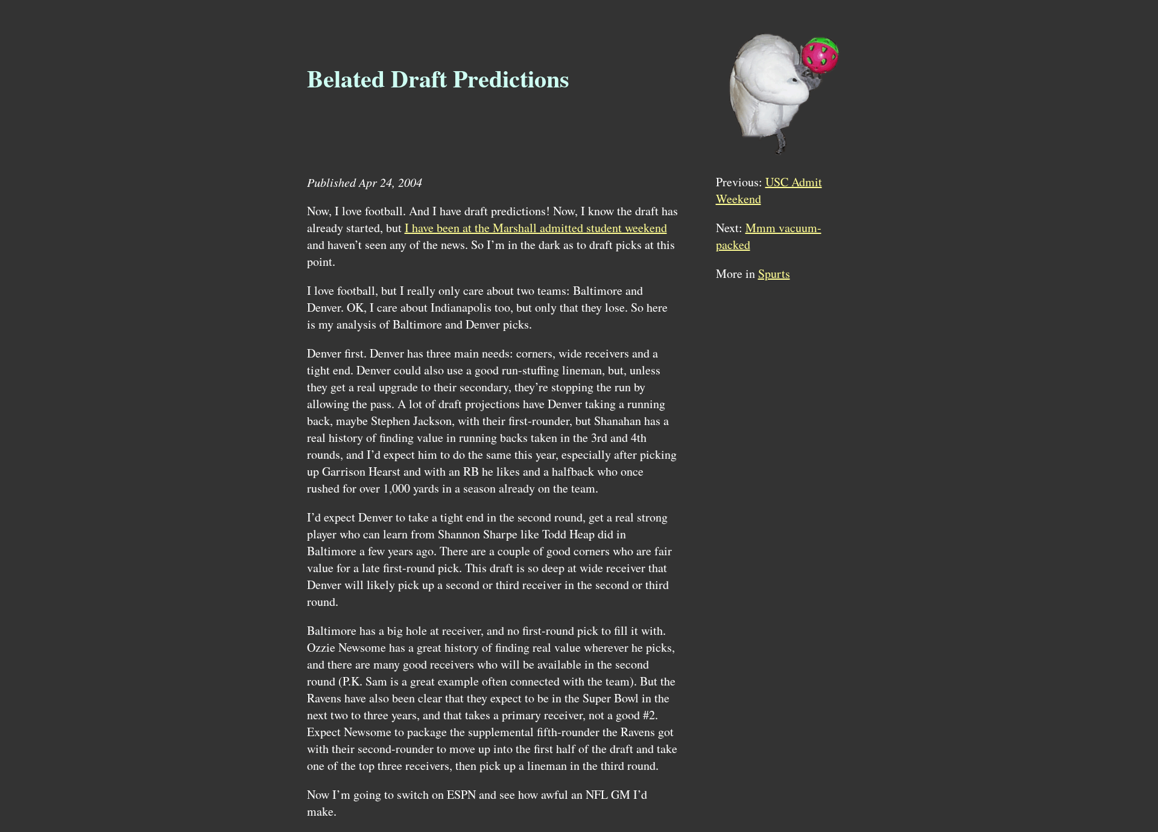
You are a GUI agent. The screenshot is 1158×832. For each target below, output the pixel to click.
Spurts (774, 273)
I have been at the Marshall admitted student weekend (536, 227)
